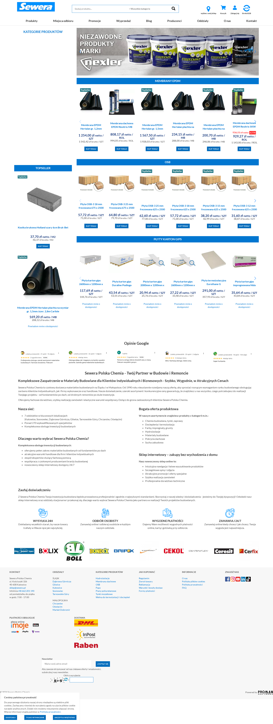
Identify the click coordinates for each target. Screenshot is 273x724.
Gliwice (56, 584)
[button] (80, 51)
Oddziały (203, 21)
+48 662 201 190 (26, 591)
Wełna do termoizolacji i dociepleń (113, 597)
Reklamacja (144, 584)
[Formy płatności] (168, 513)
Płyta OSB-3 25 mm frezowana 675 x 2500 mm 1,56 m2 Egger (121, 208)
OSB (98, 584)
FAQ (184, 587)
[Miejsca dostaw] (105, 513)
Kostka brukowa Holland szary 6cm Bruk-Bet (43, 227)
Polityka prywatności (192, 584)
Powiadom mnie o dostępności (43, 326)
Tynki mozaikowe (104, 594)
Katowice (57, 587)
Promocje (95, 21)
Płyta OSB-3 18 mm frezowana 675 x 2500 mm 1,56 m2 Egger (91, 208)
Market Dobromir (61, 609)
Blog (149, 21)
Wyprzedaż (123, 21)
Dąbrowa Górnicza (62, 581)
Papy (98, 587)
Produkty (32, 21)
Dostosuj (10, 717)
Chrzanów (58, 603)
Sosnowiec (58, 591)
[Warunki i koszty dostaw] (43, 513)
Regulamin (144, 578)
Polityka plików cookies (193, 581)
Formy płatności (147, 591)
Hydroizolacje (102, 578)
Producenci (174, 21)
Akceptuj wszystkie (65, 717)
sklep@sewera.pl (17, 587)
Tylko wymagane (35, 717)
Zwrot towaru (146, 581)
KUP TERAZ (43, 246)
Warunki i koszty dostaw (151, 587)
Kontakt (251, 21)
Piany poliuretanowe (106, 591)
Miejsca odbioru (63, 21)
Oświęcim (57, 606)
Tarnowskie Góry (61, 594)
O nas (227, 21)
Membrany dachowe (106, 581)
